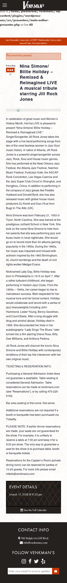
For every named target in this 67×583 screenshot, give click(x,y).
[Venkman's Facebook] (30, 561)
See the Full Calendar (35, 510)
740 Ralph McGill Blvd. (34, 538)
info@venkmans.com (35, 543)
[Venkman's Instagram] (24, 561)
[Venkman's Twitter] (36, 561)
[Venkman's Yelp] (43, 561)
